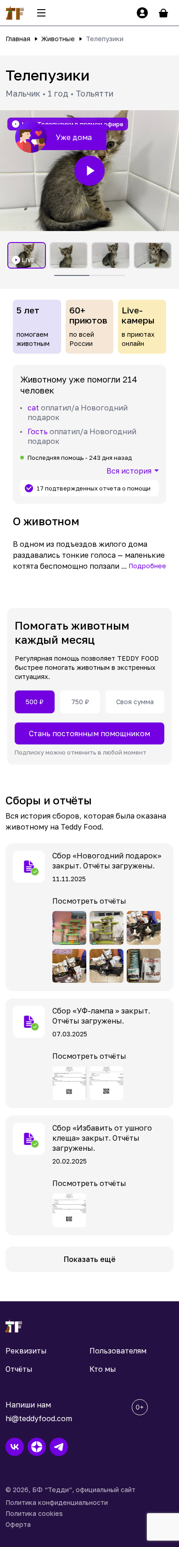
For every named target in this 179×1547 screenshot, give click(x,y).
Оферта (18, 1524)
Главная (18, 39)
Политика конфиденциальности (57, 1502)
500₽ (35, 702)
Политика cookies (34, 1513)
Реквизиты (26, 1350)
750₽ (80, 702)
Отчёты (19, 1369)
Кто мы (103, 1369)
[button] (89, 170)
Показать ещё (90, 1259)
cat (33, 407)
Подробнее (147, 566)
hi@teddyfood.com (39, 1418)
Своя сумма (135, 702)
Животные (58, 39)
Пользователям (118, 1350)
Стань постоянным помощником (89, 733)
